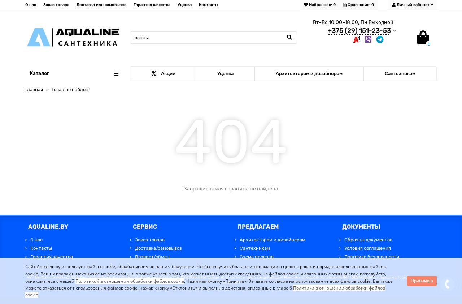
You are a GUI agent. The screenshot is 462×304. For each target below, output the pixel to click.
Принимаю (422, 280)
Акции (168, 73)
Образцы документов (368, 240)
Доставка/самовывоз (158, 248)
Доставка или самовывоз (101, 5)
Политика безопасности (371, 257)
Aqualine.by (48, 267)
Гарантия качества (152, 5)
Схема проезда (257, 257)
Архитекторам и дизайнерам (309, 73)
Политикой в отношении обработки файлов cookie (129, 281)
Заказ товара (56, 5)
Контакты (208, 5)
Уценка (185, 5)
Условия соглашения (367, 248)
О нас (30, 5)
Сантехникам (400, 73)
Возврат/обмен (152, 257)
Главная (34, 89)
